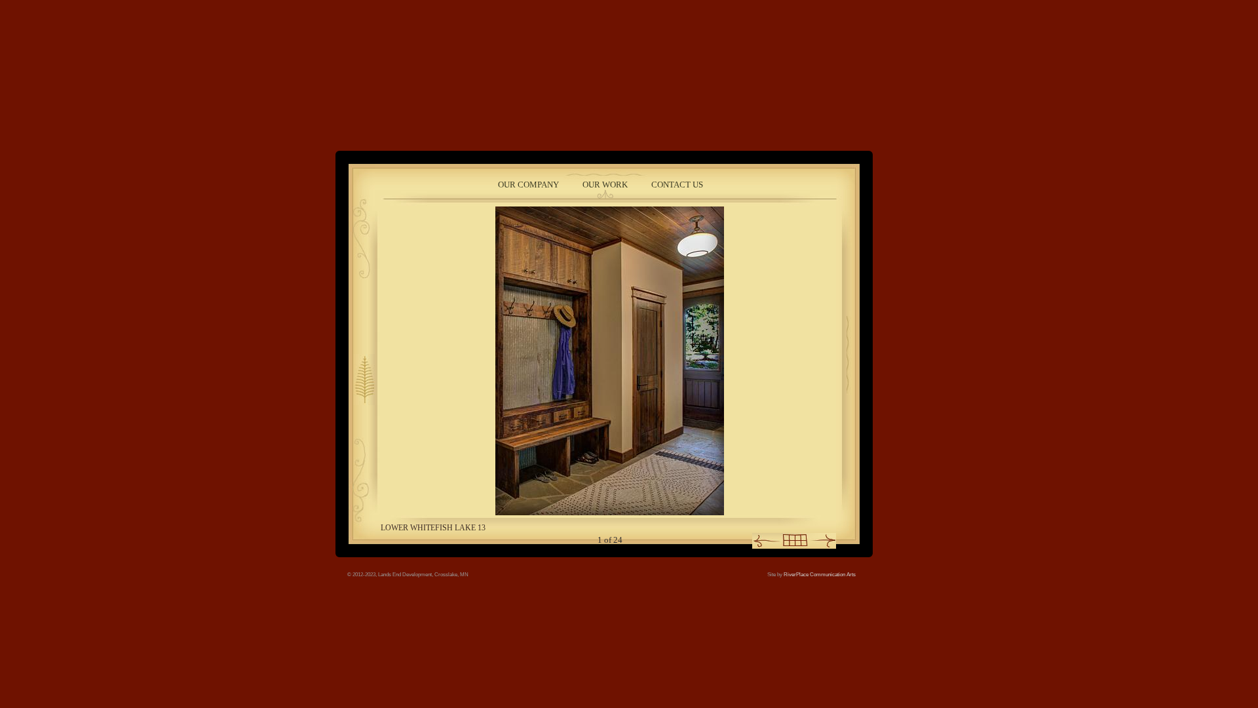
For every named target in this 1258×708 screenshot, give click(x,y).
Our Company (528, 184)
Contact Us (677, 184)
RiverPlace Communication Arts (820, 575)
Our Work (605, 184)
